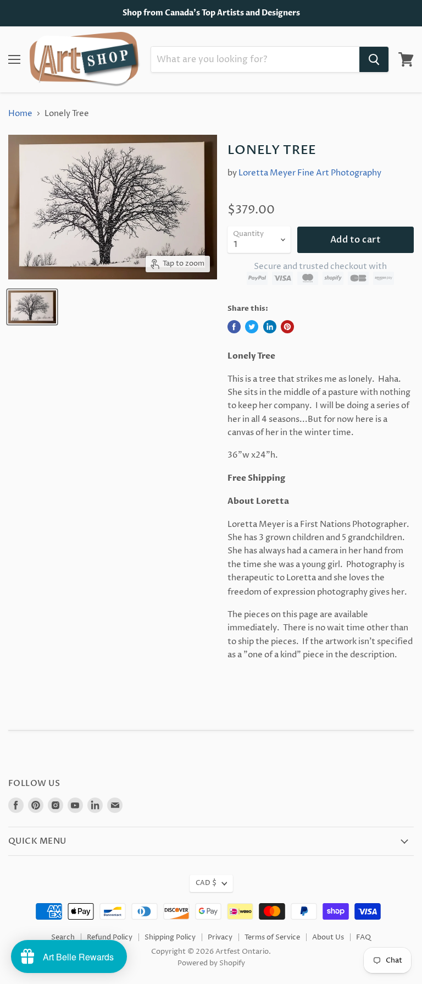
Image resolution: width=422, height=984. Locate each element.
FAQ (363, 937)
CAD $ (206, 883)
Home (20, 113)
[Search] (373, 59)
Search (63, 937)
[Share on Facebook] (234, 326)
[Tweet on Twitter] (251, 326)
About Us (328, 937)
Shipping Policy (170, 937)
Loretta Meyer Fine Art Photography (309, 173)
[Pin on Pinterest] (287, 326)
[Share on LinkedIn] (269, 326)
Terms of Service (272, 937)
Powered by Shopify (211, 963)
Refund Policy (109, 937)
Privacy (220, 937)
